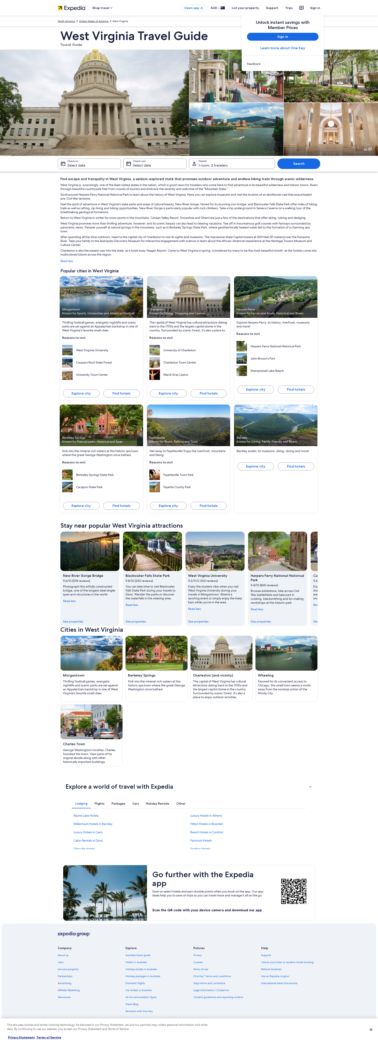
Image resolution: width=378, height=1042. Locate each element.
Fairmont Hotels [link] (201, 840)
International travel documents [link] (279, 983)
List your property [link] (68, 969)
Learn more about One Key (282, 48)
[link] (283, 63)
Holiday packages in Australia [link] (143, 976)
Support (272, 8)
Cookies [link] (198, 962)
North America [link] (66, 21)
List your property (245, 8)
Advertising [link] (64, 983)
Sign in (315, 8)
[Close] (371, 1029)
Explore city (81, 393)
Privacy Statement (21, 1037)
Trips (289, 8)
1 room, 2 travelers (213, 165)
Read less (66, 261)
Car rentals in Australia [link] (139, 990)
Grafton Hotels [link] (200, 849)
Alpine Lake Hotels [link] (86, 816)
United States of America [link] (93, 21)
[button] (189, 786)
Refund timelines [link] (271, 969)
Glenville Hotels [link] (84, 849)
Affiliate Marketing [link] (69, 990)
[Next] (317, 578)
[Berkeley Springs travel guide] (156, 669)
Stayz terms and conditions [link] (209, 983)
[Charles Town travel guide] (91, 735)
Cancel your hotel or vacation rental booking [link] (287, 962)
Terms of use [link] (200, 969)
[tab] (81, 803)
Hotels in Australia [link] (136, 962)
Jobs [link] (60, 962)
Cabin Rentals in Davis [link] (88, 840)
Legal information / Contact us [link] (211, 990)
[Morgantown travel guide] (91, 669)
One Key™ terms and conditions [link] (212, 976)
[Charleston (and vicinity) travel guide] (221, 669)
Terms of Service (48, 1037)
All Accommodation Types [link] (141, 997)
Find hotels (121, 393)
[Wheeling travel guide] (286, 669)
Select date (76, 165)
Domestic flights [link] (135, 983)
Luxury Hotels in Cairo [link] (88, 832)
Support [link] (266, 955)
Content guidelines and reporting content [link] (218, 997)
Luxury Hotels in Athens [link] (206, 816)
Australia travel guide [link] (138, 955)
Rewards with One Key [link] (139, 1011)
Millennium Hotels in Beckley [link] (93, 824)
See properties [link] (73, 621)
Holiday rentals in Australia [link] (141, 969)
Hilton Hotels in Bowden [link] (206, 824)
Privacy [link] (197, 955)
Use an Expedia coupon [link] (275, 976)
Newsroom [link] (64, 997)
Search (298, 164)
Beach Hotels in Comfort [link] (206, 832)
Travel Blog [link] (132, 1004)
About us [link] (63, 955)
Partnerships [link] (65, 976)
